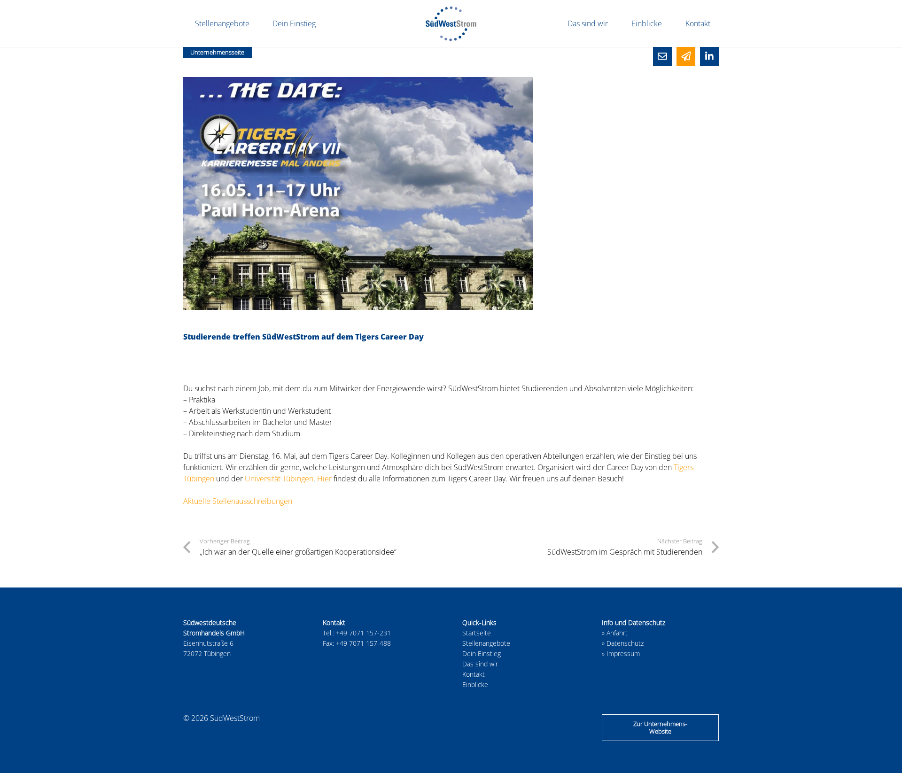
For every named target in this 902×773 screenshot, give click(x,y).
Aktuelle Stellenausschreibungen (237, 501)
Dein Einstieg (481, 653)
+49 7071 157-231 (363, 632)
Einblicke (475, 684)
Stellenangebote (486, 643)
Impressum (623, 653)
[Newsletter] (662, 56)
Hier (324, 478)
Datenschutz (625, 643)
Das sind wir (480, 663)
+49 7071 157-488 (363, 643)
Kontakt (473, 674)
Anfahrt (617, 632)
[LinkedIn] (709, 56)
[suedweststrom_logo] (451, 23)
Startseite (476, 632)
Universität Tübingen (279, 478)
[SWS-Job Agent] (685, 56)
